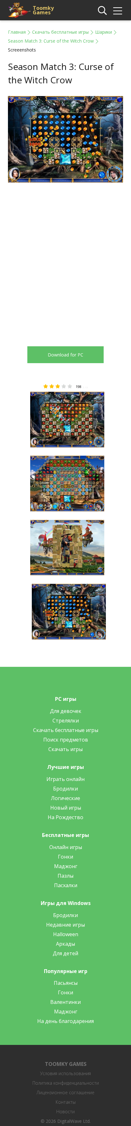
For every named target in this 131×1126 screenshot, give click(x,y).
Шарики (103, 32)
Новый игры (65, 807)
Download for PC (65, 355)
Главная (17, 32)
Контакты (66, 1102)
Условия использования (65, 1073)
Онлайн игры (65, 847)
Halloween (65, 934)
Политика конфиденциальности (65, 1083)
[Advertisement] (65, 259)
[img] (117, 11)
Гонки (65, 856)
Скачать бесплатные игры (60, 32)
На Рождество (65, 817)
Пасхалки (65, 885)
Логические (65, 798)
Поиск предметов (65, 739)
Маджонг (65, 866)
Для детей (65, 953)
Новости (65, 1112)
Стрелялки (65, 720)
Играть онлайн (65, 779)
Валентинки (65, 1001)
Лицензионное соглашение (65, 1092)
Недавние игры (65, 924)
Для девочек (65, 711)
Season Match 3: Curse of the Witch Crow (51, 41)
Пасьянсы (66, 982)
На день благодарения (65, 1021)
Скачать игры (65, 749)
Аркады (65, 943)
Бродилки (65, 788)
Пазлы (65, 875)
